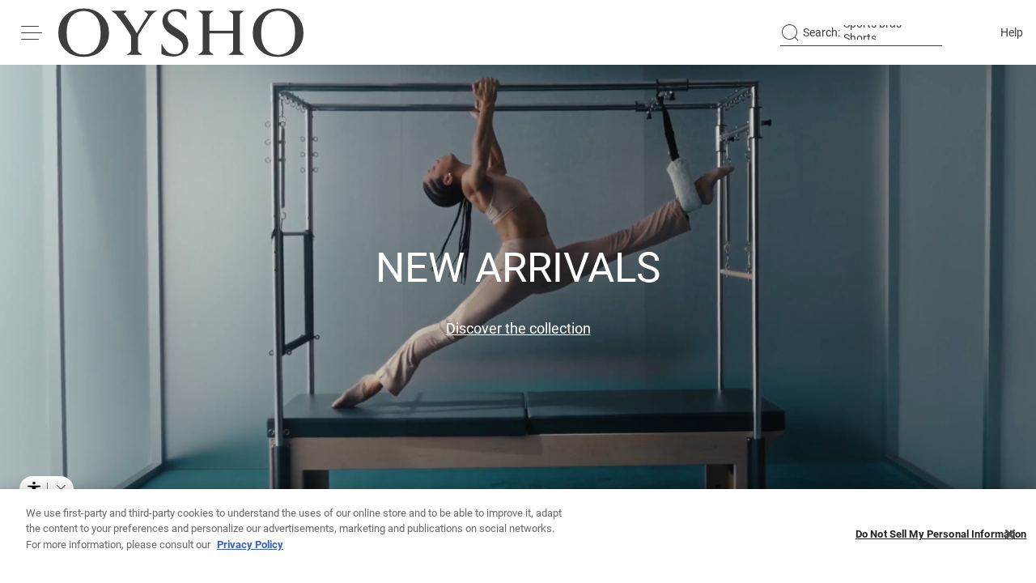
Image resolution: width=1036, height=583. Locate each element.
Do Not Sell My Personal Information (941, 535)
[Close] (1010, 534)
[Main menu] (32, 32)
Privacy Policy (250, 544)
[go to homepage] (181, 32)
